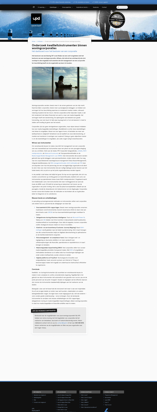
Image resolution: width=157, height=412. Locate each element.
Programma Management (111, 395)
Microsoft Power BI (79, 217)
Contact (104, 7)
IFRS (81, 163)
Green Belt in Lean (62, 409)
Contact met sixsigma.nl (40, 402)
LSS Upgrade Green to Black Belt (65, 400)
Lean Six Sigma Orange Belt (64, 395)
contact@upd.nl (62, 323)
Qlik (44, 220)
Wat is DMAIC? (84, 402)
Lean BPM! (107, 400)
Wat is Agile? (84, 400)
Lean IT (107, 402)
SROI (71, 250)
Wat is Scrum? (84, 404)
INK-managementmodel (58, 163)
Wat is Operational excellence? (89, 407)
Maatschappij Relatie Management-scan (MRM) (47, 156)
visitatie (80, 151)
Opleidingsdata (37, 397)
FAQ (35, 400)
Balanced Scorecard (51, 153)
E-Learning (41, 7)
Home (33, 41)
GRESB (50, 212)
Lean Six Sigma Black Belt (63, 402)
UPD (33, 408)
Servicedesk (108, 397)
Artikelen (40, 41)
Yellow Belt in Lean (62, 404)
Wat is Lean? (84, 395)
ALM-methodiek (72, 163)
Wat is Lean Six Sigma (86, 397)
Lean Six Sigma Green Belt (64, 397)
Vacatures (96, 7)
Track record (108, 404)
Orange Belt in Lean (62, 407)
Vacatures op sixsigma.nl (40, 395)
